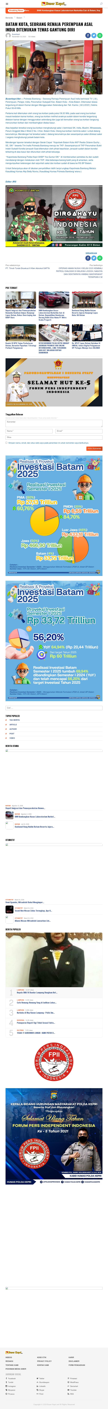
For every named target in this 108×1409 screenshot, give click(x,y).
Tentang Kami (12, 1365)
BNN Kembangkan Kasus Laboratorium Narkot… (35, 816)
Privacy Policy (44, 1361)
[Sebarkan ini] (88, 35)
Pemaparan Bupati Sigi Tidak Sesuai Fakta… (36, 1022)
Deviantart (74, 1386)
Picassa (11, 1394)
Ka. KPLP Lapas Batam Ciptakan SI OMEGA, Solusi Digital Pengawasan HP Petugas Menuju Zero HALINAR (86, 345)
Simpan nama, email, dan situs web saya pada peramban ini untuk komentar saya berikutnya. (48, 443)
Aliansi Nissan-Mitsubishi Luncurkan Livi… (33, 920)
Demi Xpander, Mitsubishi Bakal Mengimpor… (25, 902)
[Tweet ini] (94, 35)
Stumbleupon (44, 1382)
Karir (71, 1357)
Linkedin (42, 1386)
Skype (41, 1390)
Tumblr (10, 1382)
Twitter (41, 1378)
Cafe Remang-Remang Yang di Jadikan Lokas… (37, 1002)
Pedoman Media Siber (16, 1369)
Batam (8, 805)
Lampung (20, 990)
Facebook (12, 1378)
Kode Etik (41, 1357)
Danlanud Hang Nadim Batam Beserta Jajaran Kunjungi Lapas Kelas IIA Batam (85, 312)
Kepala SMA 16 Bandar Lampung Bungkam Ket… (37, 992)
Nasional (20, 1020)
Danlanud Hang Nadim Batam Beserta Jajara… (34, 826)
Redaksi (9, 1361)
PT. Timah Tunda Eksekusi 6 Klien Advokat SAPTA (28, 267)
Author (13, 729)
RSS (72, 1394)
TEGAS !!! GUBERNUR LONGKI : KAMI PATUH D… (36, 1033)
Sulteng (20, 1030)
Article (13, 724)
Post (11, 733)
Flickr (41, 1394)
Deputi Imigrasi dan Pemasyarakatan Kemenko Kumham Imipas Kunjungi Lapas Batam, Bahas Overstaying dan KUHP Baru (21, 314)
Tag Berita (14, 720)
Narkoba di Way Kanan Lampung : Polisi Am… (36, 1012)
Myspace (11, 1390)
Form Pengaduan (77, 1365)
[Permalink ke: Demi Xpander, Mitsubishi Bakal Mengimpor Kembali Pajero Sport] (54, 870)
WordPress (74, 1382)
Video (12, 738)
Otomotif (9, 900)
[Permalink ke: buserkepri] (8, 36)
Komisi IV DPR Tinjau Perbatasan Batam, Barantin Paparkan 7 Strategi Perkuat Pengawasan (21, 345)
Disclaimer (74, 1361)
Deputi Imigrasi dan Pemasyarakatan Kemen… (25, 808)
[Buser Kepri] (53, 4)
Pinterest (73, 1378)
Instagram (12, 1386)
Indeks (9, 1357)
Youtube (73, 1390)
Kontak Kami (43, 1365)
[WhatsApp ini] (99, 35)
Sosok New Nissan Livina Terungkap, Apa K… (33, 910)
